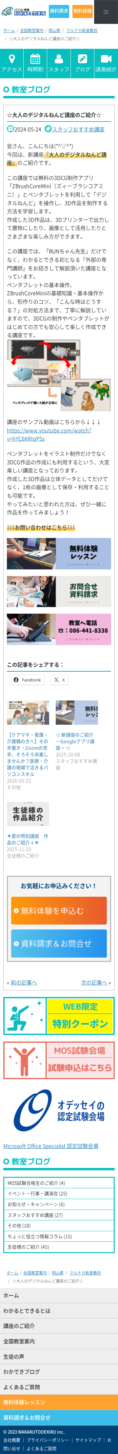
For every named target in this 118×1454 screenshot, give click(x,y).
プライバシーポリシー (48, 1440)
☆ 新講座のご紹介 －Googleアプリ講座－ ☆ (75, 741)
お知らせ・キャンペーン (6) (36, 1204)
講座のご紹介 (19, 1326)
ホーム (9, 30)
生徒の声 (13, 1356)
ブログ (82, 69)
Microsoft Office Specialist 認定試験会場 (50, 1146)
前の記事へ (24, 982)
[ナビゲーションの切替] (106, 12)
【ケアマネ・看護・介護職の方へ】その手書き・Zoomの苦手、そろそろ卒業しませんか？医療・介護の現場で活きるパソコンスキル (27, 754)
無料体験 (82, 10)
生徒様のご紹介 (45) (28, 1246)
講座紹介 (106, 69)
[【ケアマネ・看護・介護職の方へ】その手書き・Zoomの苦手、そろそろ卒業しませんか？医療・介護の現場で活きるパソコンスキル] (28, 712)
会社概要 (11, 1440)
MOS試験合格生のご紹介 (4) (36, 1182)
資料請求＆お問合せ (56, 943)
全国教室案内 (32, 30)
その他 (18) (19, 1225)
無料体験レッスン (24, 1402)
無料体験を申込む (52, 910)
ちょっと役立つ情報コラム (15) (40, 1236)
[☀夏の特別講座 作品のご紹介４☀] (28, 814)
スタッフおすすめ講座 (78, 129)
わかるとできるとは (26, 1310)
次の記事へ (94, 982)
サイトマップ (88, 1440)
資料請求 (59, 10)
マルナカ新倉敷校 (82, 30)
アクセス (11, 69)
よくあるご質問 (21, 1387)
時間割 (35, 69)
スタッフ (59, 69)
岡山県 (54, 30)
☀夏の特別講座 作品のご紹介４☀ (27, 839)
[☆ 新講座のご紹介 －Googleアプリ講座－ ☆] (77, 712)
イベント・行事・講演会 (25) (38, 1193)
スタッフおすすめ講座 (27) (35, 1215)
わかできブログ (21, 1371)
